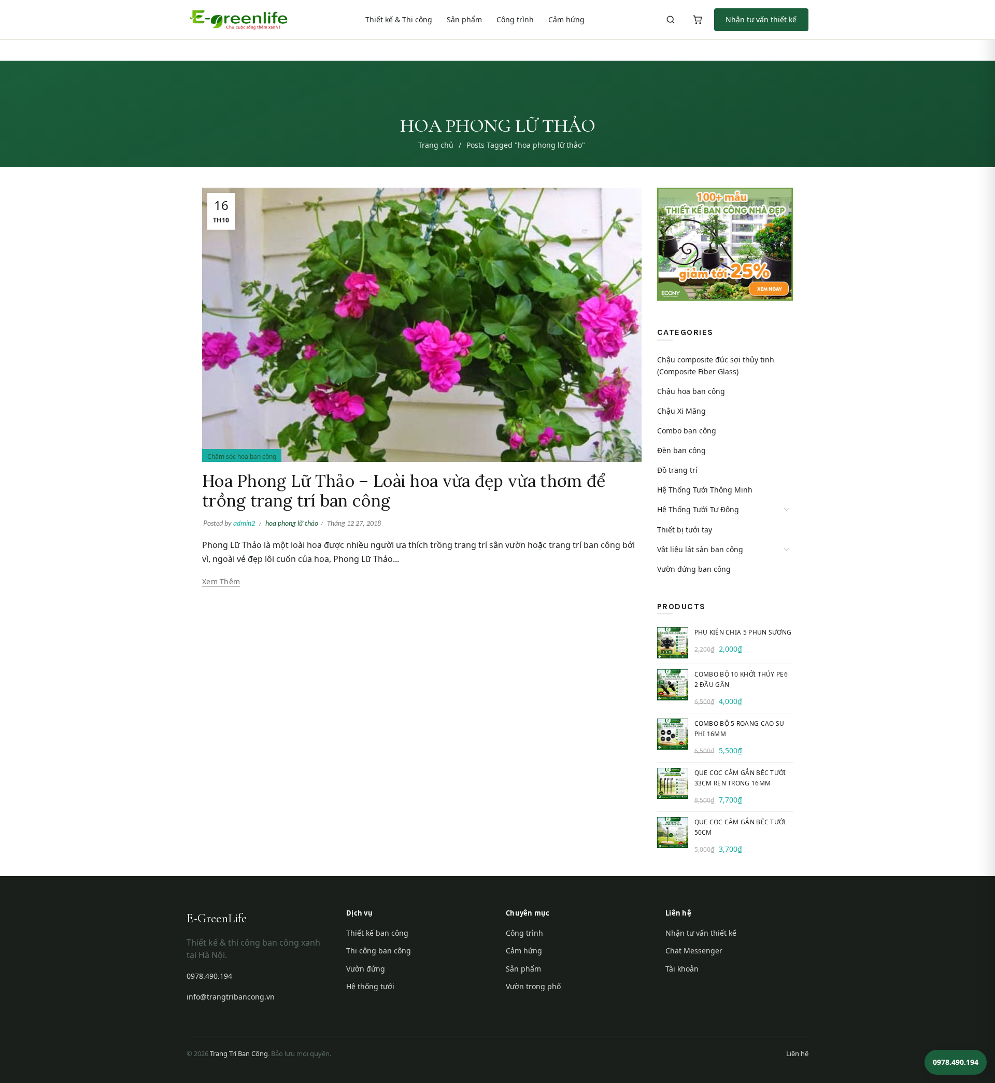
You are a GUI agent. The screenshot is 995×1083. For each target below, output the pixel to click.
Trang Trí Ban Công (239, 1053)
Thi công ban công (378, 950)
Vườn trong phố (533, 986)
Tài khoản (682, 969)
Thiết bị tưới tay (684, 530)
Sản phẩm (464, 19)
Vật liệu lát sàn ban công (700, 549)
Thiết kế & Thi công (398, 19)
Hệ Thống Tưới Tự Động (698, 509)
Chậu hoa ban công (691, 391)
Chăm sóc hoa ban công (241, 456)
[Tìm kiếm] (670, 19)
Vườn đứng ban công (694, 569)
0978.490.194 (209, 976)
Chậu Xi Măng (681, 411)
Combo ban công (686, 430)
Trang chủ (435, 145)
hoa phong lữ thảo (291, 522)
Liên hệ (797, 1053)
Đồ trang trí (677, 470)
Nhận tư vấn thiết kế (761, 19)
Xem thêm (221, 581)
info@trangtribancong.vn (231, 997)
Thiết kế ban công (377, 933)
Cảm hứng (566, 19)
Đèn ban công (681, 450)
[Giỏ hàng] (697, 19)
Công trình (515, 19)
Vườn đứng (365, 969)
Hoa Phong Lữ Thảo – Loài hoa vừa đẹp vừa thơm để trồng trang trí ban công (403, 490)
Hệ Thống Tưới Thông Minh (704, 490)
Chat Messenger (693, 950)
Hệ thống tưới (370, 986)
